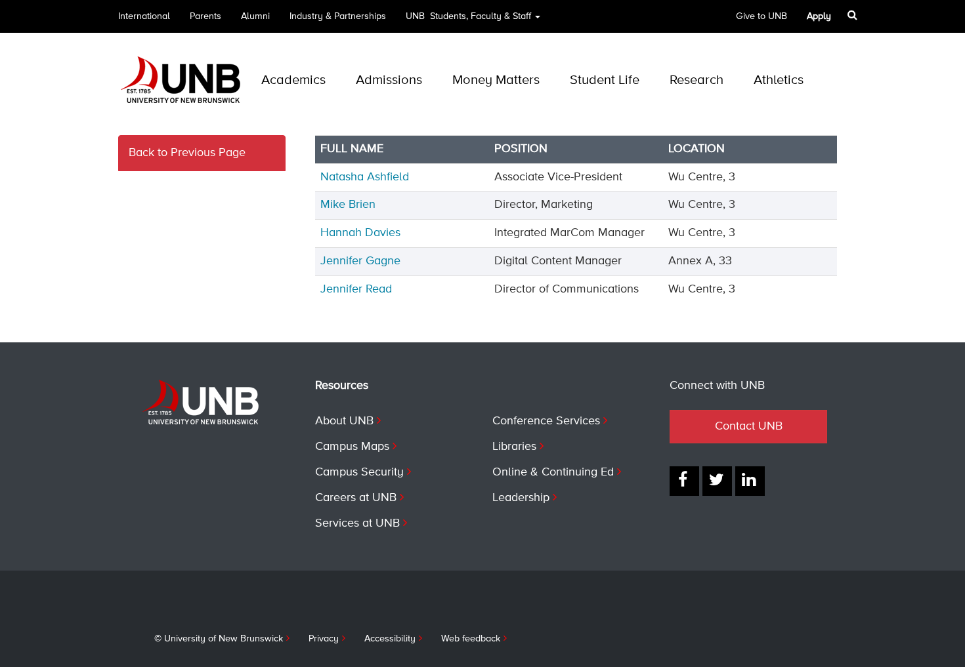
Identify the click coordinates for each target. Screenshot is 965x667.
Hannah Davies (360, 233)
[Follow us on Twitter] (717, 481)
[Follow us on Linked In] (750, 481)
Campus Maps (352, 447)
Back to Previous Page (187, 153)
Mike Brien (347, 205)
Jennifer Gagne (360, 261)
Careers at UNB (356, 498)
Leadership (520, 498)
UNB (468, 16)
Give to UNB (761, 16)
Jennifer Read (356, 289)
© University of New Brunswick (218, 638)
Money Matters (496, 80)
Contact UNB (749, 426)
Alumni (255, 16)
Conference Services (546, 421)
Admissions (389, 80)
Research (696, 80)
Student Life (604, 80)
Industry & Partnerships (338, 16)
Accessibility (390, 638)
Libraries (514, 447)
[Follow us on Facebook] (684, 481)
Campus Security (359, 472)
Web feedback (470, 638)
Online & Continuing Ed (553, 472)
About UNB (344, 421)
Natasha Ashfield (364, 177)
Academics (293, 80)
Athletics (779, 80)
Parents (205, 16)
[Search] (854, 15)
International (144, 16)
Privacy (324, 638)
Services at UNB (357, 523)
